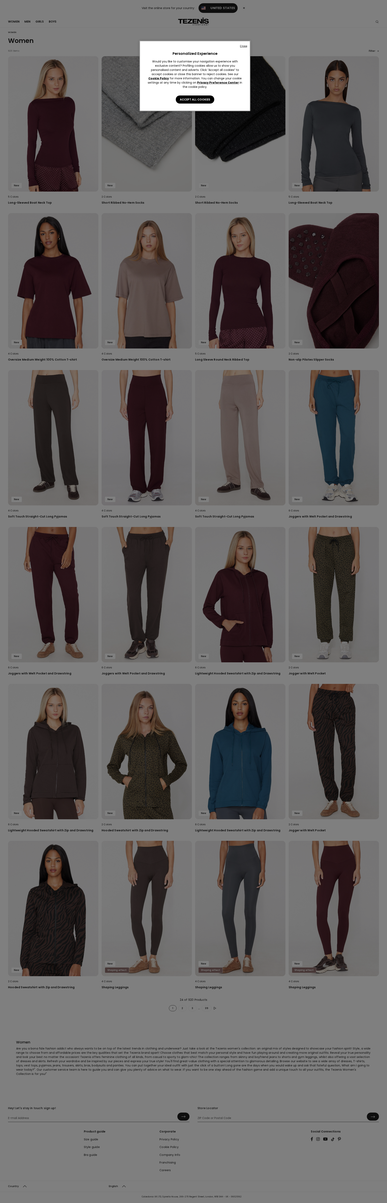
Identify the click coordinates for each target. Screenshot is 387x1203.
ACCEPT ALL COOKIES (195, 99)
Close (243, 46)
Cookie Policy (158, 78)
